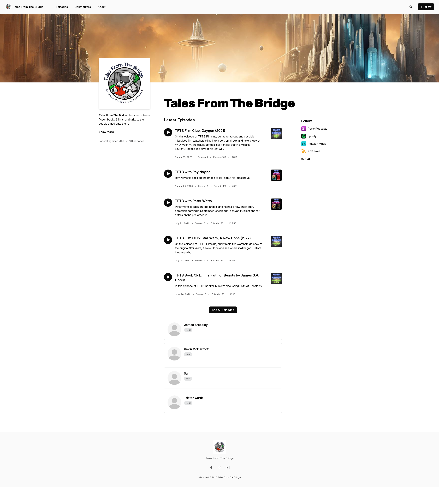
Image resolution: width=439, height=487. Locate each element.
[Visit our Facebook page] (211, 467)
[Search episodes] (411, 7)
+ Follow (425, 7)
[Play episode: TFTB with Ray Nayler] (168, 174)
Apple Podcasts (317, 128)
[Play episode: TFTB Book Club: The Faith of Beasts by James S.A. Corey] (168, 277)
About (101, 7)
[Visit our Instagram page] (219, 467)
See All (306, 159)
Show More (106, 132)
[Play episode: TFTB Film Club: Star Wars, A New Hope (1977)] (168, 240)
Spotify (312, 136)
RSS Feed (313, 151)
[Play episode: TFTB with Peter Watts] (168, 203)
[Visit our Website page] (227, 467)
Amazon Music (316, 143)
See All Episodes (223, 310)
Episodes (62, 7)
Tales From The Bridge (28, 7)
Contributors (83, 7)
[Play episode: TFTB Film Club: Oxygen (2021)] (168, 132)
